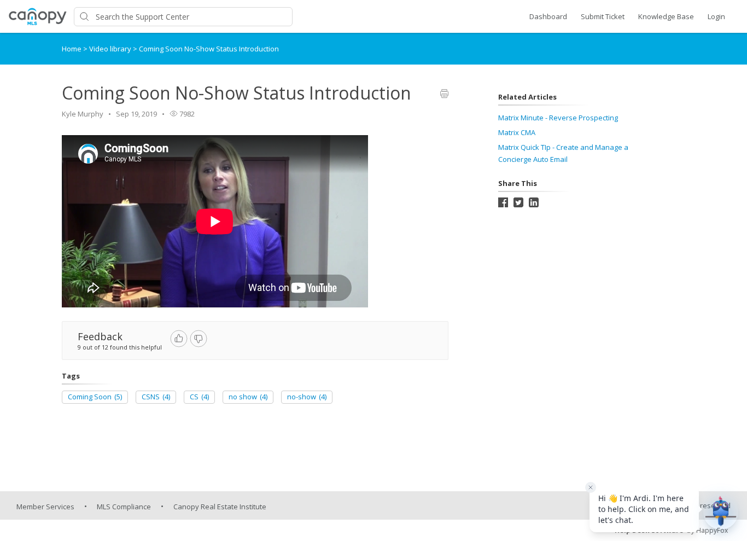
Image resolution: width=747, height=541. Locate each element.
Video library (111, 49)
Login (716, 16)
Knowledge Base (666, 16)
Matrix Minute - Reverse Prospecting (558, 118)
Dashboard (548, 16)
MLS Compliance (124, 506)
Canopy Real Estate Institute (219, 506)
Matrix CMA (516, 132)
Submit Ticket (603, 16)
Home (71, 49)
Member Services (45, 506)
